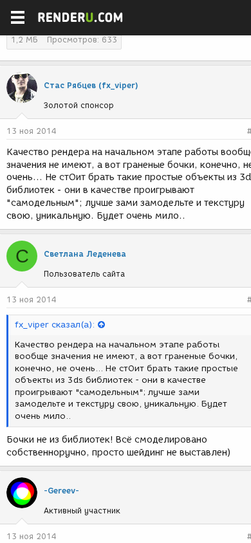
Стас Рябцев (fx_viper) (91, 85)
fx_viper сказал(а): (55, 324)
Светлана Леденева (85, 254)
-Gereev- (61, 490)
